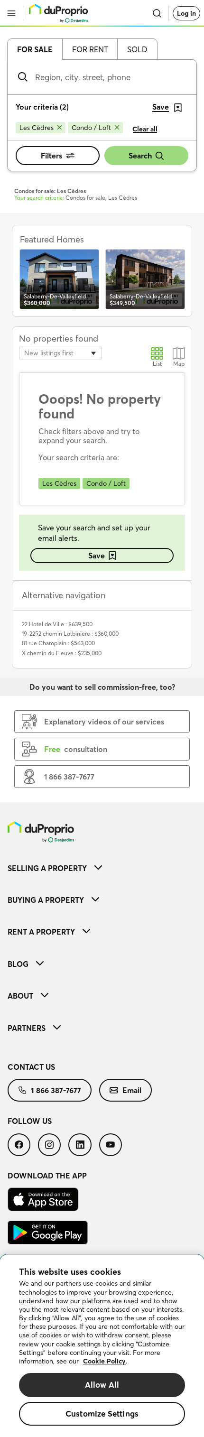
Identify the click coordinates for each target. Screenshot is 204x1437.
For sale (35, 49)
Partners (27, 1028)
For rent (90, 49)
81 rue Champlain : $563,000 (58, 643)
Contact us (31, 1067)
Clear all (145, 129)
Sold (137, 49)
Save (96, 555)
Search (140, 155)
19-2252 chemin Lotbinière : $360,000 (70, 633)
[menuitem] (102, 868)
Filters (51, 155)
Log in (186, 13)
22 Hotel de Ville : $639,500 (57, 624)
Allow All (102, 1385)
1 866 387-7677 (56, 1090)
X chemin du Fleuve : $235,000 (62, 653)
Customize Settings (102, 1413)
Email (131, 1090)
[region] (102, 1346)
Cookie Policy (104, 1361)
